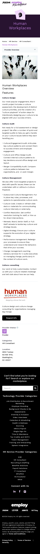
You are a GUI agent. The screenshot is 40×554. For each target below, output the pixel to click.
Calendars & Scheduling (20, 420)
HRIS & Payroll (20, 428)
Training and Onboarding (20, 442)
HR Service (13, 41)
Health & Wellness (20, 423)
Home (4, 41)
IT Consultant (20, 471)
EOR (20, 457)
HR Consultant (25, 41)
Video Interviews (20, 417)
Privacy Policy (7, 540)
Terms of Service (24, 540)
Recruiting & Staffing (20, 463)
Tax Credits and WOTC (20, 437)
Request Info (11, 318)
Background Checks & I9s (20, 409)
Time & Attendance (20, 434)
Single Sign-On (20, 431)
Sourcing (20, 426)
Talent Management (20, 440)
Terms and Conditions (17, 534)
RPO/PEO (20, 474)
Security (5, 542)
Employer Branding (20, 406)
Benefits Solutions (20, 465)
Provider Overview (11, 50)
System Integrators (20, 445)
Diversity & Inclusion (20, 415)
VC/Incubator (20, 477)
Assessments (20, 412)
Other (20, 479)
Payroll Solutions (20, 468)
